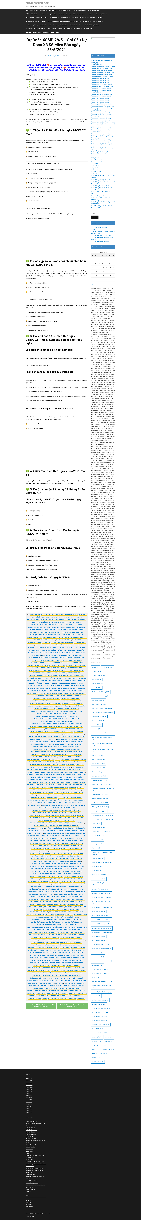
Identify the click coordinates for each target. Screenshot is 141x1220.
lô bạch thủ (76, 757)
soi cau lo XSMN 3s (98, 936)
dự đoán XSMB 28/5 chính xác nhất (73, 734)
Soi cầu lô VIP (77, 869)
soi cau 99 (51, 800)
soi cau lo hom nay (76, 858)
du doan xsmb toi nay (58, 749)
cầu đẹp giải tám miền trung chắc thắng (101, 140)
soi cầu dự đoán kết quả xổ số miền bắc (41, 823)
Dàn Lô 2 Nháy (62, 650)
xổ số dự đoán (76, 975)
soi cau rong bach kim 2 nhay (39, 902)
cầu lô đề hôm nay (70, 632)
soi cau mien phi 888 (61, 894)
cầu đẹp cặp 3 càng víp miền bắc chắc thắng (102, 76)
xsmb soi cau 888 (41, 993)
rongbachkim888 (66, 774)
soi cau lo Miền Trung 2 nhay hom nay (101, 884)
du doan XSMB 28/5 (56, 734)
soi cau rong (66, 899)
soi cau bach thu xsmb (39, 813)
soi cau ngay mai (34, 899)
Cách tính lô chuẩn (98, 700)
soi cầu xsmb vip (65, 947)
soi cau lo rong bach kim (66, 866)
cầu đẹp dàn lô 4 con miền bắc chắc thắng (101, 88)
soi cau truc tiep (80, 907)
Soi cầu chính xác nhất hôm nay (102, 981)
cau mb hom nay (66, 640)
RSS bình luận (29, 1204)
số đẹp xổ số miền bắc (51, 780)
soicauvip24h (97, 965)
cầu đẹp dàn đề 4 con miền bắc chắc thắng (101, 78)
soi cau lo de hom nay (65, 853)
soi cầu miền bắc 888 (75, 886)
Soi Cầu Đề (80, 815)
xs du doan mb (68, 983)
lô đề (42, 759)
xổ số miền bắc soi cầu (34, 980)
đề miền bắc (80, 650)
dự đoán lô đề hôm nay (36, 683)
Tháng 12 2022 (29, 1083)
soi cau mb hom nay (79, 881)
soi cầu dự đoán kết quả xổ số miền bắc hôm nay (69, 823)
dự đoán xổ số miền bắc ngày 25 (67, 716)
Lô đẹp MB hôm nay (50, 762)
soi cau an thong (69, 800)
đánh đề (96, 1057)
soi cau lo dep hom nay (62, 858)
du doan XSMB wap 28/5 (72, 749)
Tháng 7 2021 (29, 1106)
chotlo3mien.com (37, 3)
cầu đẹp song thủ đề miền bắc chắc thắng (101, 104)
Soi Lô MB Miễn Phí (54, 17)
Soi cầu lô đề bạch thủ (37, 853)
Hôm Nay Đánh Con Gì (79, 14)
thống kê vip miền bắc (72, 965)
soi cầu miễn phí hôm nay (76, 894)
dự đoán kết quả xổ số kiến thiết (37, 665)
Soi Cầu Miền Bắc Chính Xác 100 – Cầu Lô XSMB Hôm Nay (41, 28)
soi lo (47, 950)
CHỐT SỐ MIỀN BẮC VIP (64, 10)
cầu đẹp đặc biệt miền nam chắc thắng (100, 116)
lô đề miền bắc (65, 759)
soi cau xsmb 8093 (76, 937)
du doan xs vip (78, 731)
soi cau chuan (77, 813)
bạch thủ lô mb (46, 619)
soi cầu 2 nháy (43, 782)
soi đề (95, 1045)
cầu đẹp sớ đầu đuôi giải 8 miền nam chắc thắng (103, 122)
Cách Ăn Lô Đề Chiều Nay (64, 14)
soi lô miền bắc (34, 955)
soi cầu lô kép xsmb (38, 861)
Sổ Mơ (43, 14)
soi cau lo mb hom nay (74, 861)
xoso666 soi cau (33, 983)
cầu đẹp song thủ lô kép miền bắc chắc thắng (102, 106)
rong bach (46, 767)
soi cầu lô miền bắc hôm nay (54, 863)
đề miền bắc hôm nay (34, 652)
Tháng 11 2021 (29, 1097)
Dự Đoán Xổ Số (67, 696)
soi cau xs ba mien (39, 930)
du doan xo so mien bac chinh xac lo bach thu (68, 711)
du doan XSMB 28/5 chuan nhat (37, 736)
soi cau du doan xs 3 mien (62, 830)
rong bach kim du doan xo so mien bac (74, 769)
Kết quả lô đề (77, 752)
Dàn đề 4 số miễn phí (99, 776)
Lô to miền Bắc (46, 764)
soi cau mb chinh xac (65, 881)
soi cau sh (30, 907)
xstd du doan (58, 998)
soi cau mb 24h (32, 881)
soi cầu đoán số (44, 820)
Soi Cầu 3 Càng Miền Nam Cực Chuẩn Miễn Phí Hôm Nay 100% (64, 21)
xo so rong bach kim (48, 980)
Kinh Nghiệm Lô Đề (52, 14)
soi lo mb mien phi (77, 952)
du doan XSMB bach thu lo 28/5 (40, 741)
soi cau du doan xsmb (77, 830)
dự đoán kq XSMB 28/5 (68, 678)
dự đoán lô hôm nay (77, 683)
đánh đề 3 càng (97, 1061)
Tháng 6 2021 (29, 1108)
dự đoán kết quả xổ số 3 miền (54, 663)
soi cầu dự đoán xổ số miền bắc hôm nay (41, 830)
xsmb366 (50, 998)
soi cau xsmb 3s (65, 937)
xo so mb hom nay (50, 978)
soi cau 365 (80, 787)
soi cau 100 (81, 780)
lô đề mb (57, 759)
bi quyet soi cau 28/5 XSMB (62, 622)
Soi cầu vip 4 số (64, 909)
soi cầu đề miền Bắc (60, 818)
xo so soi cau (60, 980)
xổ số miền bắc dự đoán (76, 978)
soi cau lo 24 (56, 841)
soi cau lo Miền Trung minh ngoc (102, 897)
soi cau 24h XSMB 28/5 (57, 785)
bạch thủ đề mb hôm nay (53, 617)
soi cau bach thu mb (79, 805)
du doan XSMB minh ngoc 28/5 (55, 744)
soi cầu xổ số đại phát (57, 917)
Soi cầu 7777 (49, 795)
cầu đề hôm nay (80, 627)
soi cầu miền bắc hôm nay (37, 889)
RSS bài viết (28, 1202)
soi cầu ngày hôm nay (75, 896)
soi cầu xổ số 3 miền (80, 914)
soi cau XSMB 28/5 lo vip (58, 935)
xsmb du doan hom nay (34, 991)
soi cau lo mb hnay (60, 861)
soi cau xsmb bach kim (46, 940)
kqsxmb (109, 819)
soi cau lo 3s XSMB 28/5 (46, 843)
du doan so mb (80, 688)
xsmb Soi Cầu (31, 993)
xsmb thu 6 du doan (35, 998)
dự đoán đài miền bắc (63, 655)
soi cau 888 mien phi (33, 800)
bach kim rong (55, 614)
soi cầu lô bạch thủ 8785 (52, 846)
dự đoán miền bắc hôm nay (36, 688)
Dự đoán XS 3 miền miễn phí (38, 731)
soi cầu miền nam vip (67, 891)
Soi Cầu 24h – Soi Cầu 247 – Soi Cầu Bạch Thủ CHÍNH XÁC (87, 17)
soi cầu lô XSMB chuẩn (73, 874)
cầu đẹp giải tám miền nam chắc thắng (101, 118)
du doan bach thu (79, 652)
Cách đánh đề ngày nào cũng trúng (102, 712)
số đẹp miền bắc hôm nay (35, 780)
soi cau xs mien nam (65, 930)
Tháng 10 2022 (29, 1087)
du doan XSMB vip (98, 763)
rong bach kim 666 (77, 767)
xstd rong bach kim (70, 998)
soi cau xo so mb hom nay (73, 919)
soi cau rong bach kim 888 (38, 904)
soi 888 (61, 780)
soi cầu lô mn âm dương (50, 866)
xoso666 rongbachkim (79, 980)
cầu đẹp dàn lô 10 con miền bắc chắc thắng (102, 86)
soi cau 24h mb (31, 785)
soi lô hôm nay (59, 952)
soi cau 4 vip (58, 792)
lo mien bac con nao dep (100, 827)
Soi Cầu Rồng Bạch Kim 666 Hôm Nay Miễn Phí (70, 28)
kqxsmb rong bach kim (40, 757)
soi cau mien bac (36, 886)
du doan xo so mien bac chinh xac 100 (67, 708)
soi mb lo (109, 1041)
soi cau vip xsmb (77, 912)
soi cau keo (34, 838)
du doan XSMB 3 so (50, 739)
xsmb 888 (81, 985)
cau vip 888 (31, 647)
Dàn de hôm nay (52, 650)
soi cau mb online (45, 884)
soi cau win (30, 914)
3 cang (32, 614)
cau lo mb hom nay (66, 635)
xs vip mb (46, 985)
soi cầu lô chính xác (37, 848)
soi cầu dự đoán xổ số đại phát (54, 828)
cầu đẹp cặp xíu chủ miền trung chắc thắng (102, 136)
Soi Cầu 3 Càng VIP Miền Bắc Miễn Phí (93, 21)
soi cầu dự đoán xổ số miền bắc (75, 828)
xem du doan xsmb (80, 970)
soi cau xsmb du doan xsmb (62, 940)
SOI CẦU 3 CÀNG (88, 28)
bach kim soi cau (66, 614)
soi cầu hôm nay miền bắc (77, 835)
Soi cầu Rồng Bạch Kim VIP (75, 904)
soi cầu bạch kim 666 (37, 802)
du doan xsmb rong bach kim (71, 746)
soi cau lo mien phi (36, 866)
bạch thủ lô (77, 617)
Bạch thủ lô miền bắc (58, 619)
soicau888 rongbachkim (54, 960)
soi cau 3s (69, 790)
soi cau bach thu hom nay (64, 805)
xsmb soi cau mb (63, 993)
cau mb (58, 640)
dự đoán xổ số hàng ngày (74, 701)
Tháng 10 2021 (29, 1099)
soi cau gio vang (52, 835)
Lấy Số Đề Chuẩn (104, 14)
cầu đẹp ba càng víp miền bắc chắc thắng (101, 68)
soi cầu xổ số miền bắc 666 (73, 922)
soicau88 (43, 960)
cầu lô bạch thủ (35, 632)
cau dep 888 (40, 630)
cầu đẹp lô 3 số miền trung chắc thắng (100, 142)
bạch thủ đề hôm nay (38, 617)
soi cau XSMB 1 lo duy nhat (37, 932)
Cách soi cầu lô (36, 624)
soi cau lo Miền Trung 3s (100, 889)
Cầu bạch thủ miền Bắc (55, 627)
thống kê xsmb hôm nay (35, 968)
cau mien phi (69, 642)
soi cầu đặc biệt (60, 815)
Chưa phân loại (29, 1136)
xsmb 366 (75, 985)
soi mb (73, 955)
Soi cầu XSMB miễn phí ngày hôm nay (71, 942)
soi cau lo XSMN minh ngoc (100, 944)
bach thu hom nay (67, 617)
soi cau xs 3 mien (81, 927)
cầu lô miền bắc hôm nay (34, 637)
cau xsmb (82, 647)
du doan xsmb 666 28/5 (76, 739)
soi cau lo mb (49, 861)
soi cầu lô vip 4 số (37, 871)
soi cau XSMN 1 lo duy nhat (100, 973)
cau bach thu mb (42, 627)
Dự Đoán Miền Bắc (79, 685)
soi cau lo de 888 (79, 851)
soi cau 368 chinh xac (46, 790)
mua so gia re (97, 844)
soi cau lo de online (37, 858)
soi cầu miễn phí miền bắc (51, 896)
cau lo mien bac (78, 635)
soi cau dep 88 (79, 818)
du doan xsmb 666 (62, 739)
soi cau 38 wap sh (59, 790)
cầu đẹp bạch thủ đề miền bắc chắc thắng (101, 70)
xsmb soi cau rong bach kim (78, 993)
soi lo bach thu (62, 950)
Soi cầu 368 (35, 790)
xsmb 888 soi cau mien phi (53, 988)
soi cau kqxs (71, 838)
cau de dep (96, 687)
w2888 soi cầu (81, 968)
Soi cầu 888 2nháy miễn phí (74, 797)
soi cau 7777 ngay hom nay (75, 795)
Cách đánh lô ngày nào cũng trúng (102, 708)
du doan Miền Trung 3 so (100, 733)
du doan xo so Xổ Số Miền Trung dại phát (102, 750)
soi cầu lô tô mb (52, 869)
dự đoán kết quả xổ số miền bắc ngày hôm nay (69, 670)
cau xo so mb (61, 647)
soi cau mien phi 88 (48, 894)
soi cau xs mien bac (52, 930)
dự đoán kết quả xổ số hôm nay (73, 663)
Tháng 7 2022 (29, 1093)
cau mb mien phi (77, 640)
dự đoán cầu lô (36, 655)
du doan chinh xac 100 (49, 655)
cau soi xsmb (75, 645)
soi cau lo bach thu (37, 846)
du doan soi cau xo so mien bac (53, 693)
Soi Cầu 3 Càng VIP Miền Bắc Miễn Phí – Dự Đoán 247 (40, 25)
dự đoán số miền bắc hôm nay (51, 691)
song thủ (79, 960)
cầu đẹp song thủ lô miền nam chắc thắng (101, 128)
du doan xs (31, 729)
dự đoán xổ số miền (63, 706)
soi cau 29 (76, 785)
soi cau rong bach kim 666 (74, 902)
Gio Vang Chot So (65, 17)
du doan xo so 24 (78, 696)
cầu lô (65, 630)
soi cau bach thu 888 (48, 805)
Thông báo (28, 1191)
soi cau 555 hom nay (76, 792)
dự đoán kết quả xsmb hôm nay (51, 678)
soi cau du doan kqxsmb (41, 825)
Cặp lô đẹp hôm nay (48, 624)
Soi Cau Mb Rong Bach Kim (92, 25)
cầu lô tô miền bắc (73, 637)
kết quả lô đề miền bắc (53, 754)
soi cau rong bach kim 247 (57, 902)
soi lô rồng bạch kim (56, 955)
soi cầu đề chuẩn (34, 818)
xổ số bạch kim (66, 975)
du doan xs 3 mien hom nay (77, 729)
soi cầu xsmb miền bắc (38, 942)
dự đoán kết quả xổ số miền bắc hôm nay (69, 668)
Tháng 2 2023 (29, 1078)
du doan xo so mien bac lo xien (67, 713)
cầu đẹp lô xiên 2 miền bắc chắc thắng (100, 98)
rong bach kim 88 (32, 769)
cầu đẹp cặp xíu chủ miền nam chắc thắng (101, 114)
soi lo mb (68, 952)
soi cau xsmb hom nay (78, 940)
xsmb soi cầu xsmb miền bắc (50, 996)
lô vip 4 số (54, 764)
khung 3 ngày (97, 819)
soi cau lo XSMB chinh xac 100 (101, 915)
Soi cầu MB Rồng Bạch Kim (60, 884)
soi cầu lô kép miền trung (100, 1000)
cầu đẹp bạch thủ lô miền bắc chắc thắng (101, 74)
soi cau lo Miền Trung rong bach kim (101, 902)
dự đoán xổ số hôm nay (37, 703)
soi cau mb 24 (77, 879)
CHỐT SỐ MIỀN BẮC (79, 10)
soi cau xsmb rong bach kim (50, 947)
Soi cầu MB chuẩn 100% (31, 1180)
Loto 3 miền (79, 764)
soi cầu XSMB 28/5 (63, 932)
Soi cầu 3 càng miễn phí (36, 787)
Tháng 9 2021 (29, 1102)
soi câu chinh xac (52, 813)
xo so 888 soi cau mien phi (53, 975)
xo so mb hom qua (62, 978)
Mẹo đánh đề (97, 848)
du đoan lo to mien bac (44, 685)
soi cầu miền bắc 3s (62, 886)
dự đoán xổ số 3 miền (53, 698)
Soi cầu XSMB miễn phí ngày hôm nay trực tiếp (47, 945)
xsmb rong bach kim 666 (71, 991)
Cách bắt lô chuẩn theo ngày (101, 696)
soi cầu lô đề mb (78, 853)
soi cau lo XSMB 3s (59, 874)
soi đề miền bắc (33, 950)
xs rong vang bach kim (36, 985)
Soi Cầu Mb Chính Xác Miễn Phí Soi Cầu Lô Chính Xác (69, 25)
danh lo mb (96, 724)
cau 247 (57, 624)
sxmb (95, 1049)
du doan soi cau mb (78, 691)
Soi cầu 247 (68, 782)
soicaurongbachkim (69, 960)
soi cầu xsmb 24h (51, 932)
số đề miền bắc (36, 777)
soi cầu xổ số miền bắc (38, 922)
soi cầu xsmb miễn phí (52, 942)
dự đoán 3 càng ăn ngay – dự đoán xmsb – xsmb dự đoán (41, 10)
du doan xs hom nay (53, 731)
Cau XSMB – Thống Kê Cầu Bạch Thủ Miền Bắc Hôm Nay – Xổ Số (42, 32)
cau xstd (44, 650)
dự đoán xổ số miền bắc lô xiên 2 (46, 716)
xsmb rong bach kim (57, 991)
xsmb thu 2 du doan (66, 996)
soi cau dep (70, 818)
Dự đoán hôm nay (79, 657)
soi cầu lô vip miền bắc (63, 871)
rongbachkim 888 (54, 774)
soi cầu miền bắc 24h (48, 886)
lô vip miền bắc (70, 764)
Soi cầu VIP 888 (74, 909)
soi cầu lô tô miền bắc (65, 869)
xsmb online (46, 991)
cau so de (31, 645)
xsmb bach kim (66, 988)
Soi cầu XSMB (76, 930)
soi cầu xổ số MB (59, 919)
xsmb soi (83, 991)
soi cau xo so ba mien (42, 917)
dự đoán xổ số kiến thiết (53, 703)
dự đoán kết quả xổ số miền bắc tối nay (45, 673)
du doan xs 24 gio (50, 729)
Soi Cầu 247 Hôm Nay (79, 782)
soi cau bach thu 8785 (34, 805)
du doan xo (33, 696)
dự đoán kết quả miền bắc (51, 660)
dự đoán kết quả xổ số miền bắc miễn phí (42, 670)
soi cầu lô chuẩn (34, 851)
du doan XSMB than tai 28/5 (41, 749)
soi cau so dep (38, 907)
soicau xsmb (35, 960)
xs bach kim (59, 983)
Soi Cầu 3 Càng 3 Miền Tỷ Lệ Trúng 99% (36, 21)
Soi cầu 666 (32, 795)
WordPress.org (29, 1206)
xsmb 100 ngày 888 (65, 985)
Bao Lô (51, 622)
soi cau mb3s (73, 884)
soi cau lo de (44, 851)
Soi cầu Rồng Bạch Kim (78, 899)
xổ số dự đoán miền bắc (37, 978)
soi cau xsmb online (34, 947)
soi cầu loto (35, 879)
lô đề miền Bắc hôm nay (78, 759)
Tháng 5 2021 (29, 1110)
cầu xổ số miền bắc (72, 647)
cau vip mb (53, 647)
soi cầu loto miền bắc (58, 879)
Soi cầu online (44, 899)
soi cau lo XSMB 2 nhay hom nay (42, 874)
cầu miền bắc (46, 642)
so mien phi (106, 1045)
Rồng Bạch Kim (54, 767)
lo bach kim (68, 757)
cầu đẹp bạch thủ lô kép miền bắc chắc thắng (102, 72)
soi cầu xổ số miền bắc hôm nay (46, 924)
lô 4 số (95, 831)
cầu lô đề (60, 632)
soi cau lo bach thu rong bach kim (71, 846)
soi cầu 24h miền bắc (43, 785)
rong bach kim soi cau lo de (63, 772)
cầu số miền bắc (58, 645)
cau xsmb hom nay (35, 650)
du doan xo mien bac (55, 696)
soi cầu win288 (59, 914)
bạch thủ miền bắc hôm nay (40, 622)
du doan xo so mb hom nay (48, 706)
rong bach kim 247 (65, 767)
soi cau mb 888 (53, 881)
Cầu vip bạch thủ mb (42, 647)
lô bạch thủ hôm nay (33, 759)
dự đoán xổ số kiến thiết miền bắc (72, 703)
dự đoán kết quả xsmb (34, 678)
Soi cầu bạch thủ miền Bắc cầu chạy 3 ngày (45, 810)
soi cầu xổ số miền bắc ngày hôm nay (38, 927)
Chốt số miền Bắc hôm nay (100, 692)
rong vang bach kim (33, 774)
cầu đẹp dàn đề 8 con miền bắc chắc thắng (101, 82)
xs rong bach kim (79, 983)
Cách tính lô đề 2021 (99, 704)
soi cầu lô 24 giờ (66, 841)
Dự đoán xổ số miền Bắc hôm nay (46, 713)
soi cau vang (47, 909)
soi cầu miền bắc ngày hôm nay (37, 891)
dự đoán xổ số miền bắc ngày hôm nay (46, 719)
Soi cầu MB (69, 879)
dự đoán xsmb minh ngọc (100, 798)
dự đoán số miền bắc (35, 691)
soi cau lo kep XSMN (99, 874)
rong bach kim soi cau (47, 772)
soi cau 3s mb (77, 790)
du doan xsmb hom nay (76, 741)
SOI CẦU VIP (55, 909)
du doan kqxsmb (81, 678)
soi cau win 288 (39, 914)
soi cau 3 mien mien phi (61, 787)
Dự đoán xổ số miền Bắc (77, 706)
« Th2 (92, 284)
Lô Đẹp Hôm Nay (30, 17)
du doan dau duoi (76, 655)
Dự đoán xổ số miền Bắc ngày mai (68, 719)
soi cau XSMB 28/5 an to (77, 932)
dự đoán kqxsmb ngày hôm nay (66, 680)
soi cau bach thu (63, 802)
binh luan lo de (76, 622)
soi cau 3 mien (48, 787)
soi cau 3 (83, 785)
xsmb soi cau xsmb (34, 996)
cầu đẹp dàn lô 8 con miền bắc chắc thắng (101, 96)
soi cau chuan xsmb (47, 815)
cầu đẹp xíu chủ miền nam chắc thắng (100, 130)
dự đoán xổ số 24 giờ (40, 698)
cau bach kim (78, 624)
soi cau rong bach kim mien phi (56, 904)
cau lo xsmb (45, 640)
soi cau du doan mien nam (36, 828)
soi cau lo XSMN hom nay (100, 940)
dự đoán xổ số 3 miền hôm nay (70, 698)
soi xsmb (52, 958)
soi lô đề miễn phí (48, 952)
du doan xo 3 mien (43, 696)
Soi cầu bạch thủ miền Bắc (46, 807)
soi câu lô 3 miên (77, 841)
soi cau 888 (61, 797)
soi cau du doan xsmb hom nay (76, 833)
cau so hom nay (40, 645)
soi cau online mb (55, 899)
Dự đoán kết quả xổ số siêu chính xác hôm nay (44, 675)
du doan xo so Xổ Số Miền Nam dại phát (102, 744)
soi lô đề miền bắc (36, 952)
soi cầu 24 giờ (60, 782)
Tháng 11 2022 (29, 1085)
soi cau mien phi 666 (35, 894)
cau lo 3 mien (72, 630)
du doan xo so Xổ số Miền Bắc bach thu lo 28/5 (44, 724)
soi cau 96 (44, 800)
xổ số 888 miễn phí (38, 975)
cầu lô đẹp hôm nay (36, 635)
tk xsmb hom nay (48, 968)
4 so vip (37, 614)
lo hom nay (74, 762)
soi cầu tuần (38, 909)
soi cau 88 (34, 797)
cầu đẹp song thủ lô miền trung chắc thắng (102, 152)
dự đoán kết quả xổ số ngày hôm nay (69, 673)
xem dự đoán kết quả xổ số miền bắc (38, 970)
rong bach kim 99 (56, 769)
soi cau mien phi (80, 891)
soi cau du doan (55, 820)
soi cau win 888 (49, 914)
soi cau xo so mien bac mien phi (66, 924)
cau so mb (49, 645)
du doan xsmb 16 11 (44, 734)
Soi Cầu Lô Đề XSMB (41, 17)
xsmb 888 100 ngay (38, 988)
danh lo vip (96, 729)
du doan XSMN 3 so (98, 767)
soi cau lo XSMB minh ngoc (54, 876)
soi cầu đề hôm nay (47, 818)
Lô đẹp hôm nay (32, 762)
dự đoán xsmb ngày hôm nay (73, 744)
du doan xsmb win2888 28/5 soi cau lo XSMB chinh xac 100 (49, 752)
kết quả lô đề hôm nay (39, 754)
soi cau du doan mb (56, 825)
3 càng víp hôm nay (98, 675)
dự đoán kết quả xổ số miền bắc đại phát (43, 668)
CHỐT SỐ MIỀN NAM (93, 10)
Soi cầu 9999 (59, 800)
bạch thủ (75, 614)
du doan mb (56, 685)
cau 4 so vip (64, 624)
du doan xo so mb (33, 706)
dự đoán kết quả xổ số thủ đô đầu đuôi (71, 675)
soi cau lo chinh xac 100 (52, 848)
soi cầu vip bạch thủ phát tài (39, 912)
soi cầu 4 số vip (48, 792)
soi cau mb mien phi (33, 884)
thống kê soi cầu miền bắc (42, 965)
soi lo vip (67, 955)
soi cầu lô (79, 838)
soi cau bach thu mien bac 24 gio (65, 807)
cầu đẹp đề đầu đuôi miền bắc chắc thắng (101, 94)
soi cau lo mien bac (38, 863)
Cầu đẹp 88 (32, 630)
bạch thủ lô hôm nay (33, 619)
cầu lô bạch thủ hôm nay (48, 632)
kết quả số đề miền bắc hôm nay (71, 754)
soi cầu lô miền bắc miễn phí (72, 863)
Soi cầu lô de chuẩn (51, 853)
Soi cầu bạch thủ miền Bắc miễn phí (70, 810)
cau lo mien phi (47, 637)
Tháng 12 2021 (29, 1095)
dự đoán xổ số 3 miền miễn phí (41, 701)
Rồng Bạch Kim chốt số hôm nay (102, 862)
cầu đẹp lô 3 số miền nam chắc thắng (100, 120)
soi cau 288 (68, 785)
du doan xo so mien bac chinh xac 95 (42, 711)
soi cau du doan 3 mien (67, 820)
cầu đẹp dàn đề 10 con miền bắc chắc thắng (102, 84)
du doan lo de (81, 680)
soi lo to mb (96, 1041)
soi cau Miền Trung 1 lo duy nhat (102, 961)
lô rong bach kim (35, 764)
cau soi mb (67, 645)
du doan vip (82, 693)
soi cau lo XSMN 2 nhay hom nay (102, 932)
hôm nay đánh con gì (99, 811)
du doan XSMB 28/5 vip (37, 739)
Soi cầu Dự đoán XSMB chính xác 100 (55, 833)
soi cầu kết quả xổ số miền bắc (56, 838)
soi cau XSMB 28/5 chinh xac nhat (39, 935)
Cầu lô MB (56, 635)
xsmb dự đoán (76, 988)
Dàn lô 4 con (97, 772)
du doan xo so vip (66, 721)
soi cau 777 (40, 795)
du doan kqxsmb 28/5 (33, 680)
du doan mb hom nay (67, 685)
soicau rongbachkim (77, 958)
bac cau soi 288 (46, 614)
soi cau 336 (72, 787)
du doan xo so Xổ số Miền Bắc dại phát (71, 724)
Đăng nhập (28, 1200)
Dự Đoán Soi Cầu (66, 691)
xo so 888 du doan (75, 973)
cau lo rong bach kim (60, 637)
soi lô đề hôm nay (79, 950)
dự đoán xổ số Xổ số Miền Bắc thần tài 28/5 (43, 726)
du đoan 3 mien (60, 652)
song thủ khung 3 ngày (37, 963)
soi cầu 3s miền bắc (36, 792)
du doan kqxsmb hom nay (49, 680)
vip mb (56, 968)
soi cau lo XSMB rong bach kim (73, 876)
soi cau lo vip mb (49, 871)
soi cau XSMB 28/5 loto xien (75, 935)
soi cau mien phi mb (37, 896)
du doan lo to (32, 685)
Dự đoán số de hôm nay (68, 688)
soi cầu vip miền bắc (65, 912)
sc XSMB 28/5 (82, 774)
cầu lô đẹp (79, 632)
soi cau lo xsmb (76, 871)
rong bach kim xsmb (79, 772)
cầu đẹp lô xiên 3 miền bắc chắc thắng (100, 100)
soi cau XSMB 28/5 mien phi (39, 937)
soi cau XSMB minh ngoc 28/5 (71, 945)
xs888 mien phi (54, 985)
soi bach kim (68, 780)
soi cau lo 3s (34, 843)
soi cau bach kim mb (50, 802)
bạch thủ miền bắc (80, 619)
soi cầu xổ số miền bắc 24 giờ (55, 922)
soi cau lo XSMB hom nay (37, 876)
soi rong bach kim (42, 958)
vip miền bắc (63, 968)
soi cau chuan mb (35, 815)
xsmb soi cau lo (52, 993)
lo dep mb (41, 762)
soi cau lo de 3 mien (55, 851)
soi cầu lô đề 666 (67, 851)
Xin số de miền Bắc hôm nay (48, 973)
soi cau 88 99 (42, 797)
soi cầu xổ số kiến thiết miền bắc (42, 919)
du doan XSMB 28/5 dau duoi (76, 736)
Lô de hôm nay (49, 759)
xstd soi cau (81, 998)
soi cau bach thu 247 (75, 802)
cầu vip (82, 645)
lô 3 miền (61, 757)
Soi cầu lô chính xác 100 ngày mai (71, 848)
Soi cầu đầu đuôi (71, 815)
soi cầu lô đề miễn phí (74, 856)
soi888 (57, 958)
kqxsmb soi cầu (52, 757)
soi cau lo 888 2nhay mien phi (74, 843)
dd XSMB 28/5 (72, 650)
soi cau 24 (51, 782)
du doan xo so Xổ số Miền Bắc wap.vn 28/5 (70, 726)
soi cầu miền (82, 884)
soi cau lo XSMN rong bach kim (101, 948)
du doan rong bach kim (52, 688)
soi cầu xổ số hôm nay (71, 917)
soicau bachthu (65, 958)
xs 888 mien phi (50, 983)
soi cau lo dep (49, 858)
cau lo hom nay (48, 635)
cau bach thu (32, 627)
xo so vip (68, 980)
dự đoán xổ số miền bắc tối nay (50, 721)
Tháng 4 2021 (29, 1112)
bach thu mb (69, 619)
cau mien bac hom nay (57, 642)
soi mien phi (32, 958)
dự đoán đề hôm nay (66, 657)
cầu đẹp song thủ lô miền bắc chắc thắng (101, 108)
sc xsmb (74, 774)
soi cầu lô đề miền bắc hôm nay (56, 856)
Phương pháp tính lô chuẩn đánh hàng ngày (102, 853)
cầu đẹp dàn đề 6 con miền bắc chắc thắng (101, 80)
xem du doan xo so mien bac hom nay (62, 970)
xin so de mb (35, 973)
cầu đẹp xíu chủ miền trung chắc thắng (100, 154)
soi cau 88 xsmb (52, 797)
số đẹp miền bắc (77, 777)
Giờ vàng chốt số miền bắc (100, 807)
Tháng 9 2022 (29, 1089)
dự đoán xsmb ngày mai (40, 746)
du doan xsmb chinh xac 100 (59, 741)
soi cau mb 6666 (43, 881)
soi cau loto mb (45, 879)
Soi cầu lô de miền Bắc (39, 856)
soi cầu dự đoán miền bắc (71, 825)
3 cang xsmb (107, 667)
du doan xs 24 (40, 729)
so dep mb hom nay (65, 777)
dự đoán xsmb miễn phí (38, 744)
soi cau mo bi (64, 896)
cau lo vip (83, 637)
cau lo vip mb (36, 640)
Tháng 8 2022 (29, 1091)
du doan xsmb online (54, 746)
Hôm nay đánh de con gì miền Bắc (102, 815)
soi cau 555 (66, 792)
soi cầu (75, 780)
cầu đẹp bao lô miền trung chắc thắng (100, 134)
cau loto (52, 640)
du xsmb (70, 752)
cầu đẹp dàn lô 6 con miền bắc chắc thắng (101, 90)
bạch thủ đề (83, 614)
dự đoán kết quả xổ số (37, 663)
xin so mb (61, 973)
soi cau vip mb (53, 912)
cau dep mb (59, 630)
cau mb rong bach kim (34, 642)
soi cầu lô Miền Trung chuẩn (101, 1008)
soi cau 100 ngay (33, 782)
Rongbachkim (44, 774)
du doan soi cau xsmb (71, 693)
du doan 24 (51, 652)
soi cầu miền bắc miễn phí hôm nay (73, 889)
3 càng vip (96, 671)
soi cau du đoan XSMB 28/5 (35, 833)
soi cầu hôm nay (63, 835)
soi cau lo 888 (59, 843)
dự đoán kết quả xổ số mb (57, 665)
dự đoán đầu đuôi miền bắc (51, 657)
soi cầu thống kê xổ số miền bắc (54, 907)
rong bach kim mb (33, 772)
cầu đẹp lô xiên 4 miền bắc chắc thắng (100, 102)
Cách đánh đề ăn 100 (99, 716)
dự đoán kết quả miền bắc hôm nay (70, 660)
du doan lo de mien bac (63, 683)
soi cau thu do (69, 907)
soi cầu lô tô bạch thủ (38, 869)
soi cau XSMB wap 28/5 (78, 947)
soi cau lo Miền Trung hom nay (101, 893)
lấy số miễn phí (97, 839)
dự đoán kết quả (37, 660)
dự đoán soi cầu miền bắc (35, 693)
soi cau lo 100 (34, 841)
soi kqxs (41, 950)
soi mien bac (80, 955)
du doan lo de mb (49, 683)
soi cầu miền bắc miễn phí (54, 889)
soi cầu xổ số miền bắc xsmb (59, 927)
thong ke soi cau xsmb (58, 965)
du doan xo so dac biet (58, 701)
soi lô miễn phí (44, 955)
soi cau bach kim (80, 800)
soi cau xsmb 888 (33, 940)
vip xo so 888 (72, 968)
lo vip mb (62, 764)
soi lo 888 (53, 950)
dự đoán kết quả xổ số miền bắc (76, 665)
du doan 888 (69, 652)
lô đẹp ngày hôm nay (63, 762)
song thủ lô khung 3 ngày (53, 963)
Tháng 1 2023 (29, 1080)
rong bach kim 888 (44, 769)
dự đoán (44, 652)
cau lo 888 (81, 630)
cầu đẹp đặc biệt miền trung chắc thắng (101, 138)
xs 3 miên (42, 983)
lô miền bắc (82, 762)
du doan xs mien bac (66, 731)
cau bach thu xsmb (69, 627)
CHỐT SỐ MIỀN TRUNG (31, 14)
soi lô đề (70, 950)
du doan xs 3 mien (62, 729)
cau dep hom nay (49, 630)
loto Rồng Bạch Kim (36, 767)
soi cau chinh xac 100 (65, 813)
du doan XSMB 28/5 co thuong (57, 736)
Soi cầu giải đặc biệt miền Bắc (37, 835)
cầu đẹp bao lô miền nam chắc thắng (100, 112)
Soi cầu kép (42, 838)
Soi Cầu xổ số (69, 914)
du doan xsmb (33, 734)
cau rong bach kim (80, 642)
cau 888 (70, 624)
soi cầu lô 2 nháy (45, 841)
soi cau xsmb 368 (53, 937)
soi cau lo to (79, 866)
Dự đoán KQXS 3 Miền (92, 14)
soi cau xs (72, 927)
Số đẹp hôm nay (46, 777)
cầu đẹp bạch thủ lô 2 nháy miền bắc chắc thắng (103, 66)
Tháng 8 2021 (29, 1104)
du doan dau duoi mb (35, 657)
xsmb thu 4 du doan (79, 996)
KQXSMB (96, 823)
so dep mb (55, 777)
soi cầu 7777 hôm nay (60, 795)
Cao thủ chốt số (97, 683)
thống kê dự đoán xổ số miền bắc (72, 963)
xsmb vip (44, 998)
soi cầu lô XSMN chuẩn (99, 1020)
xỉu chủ (67, 973)
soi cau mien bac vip (54, 891)
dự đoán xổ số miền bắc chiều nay (44, 708)
